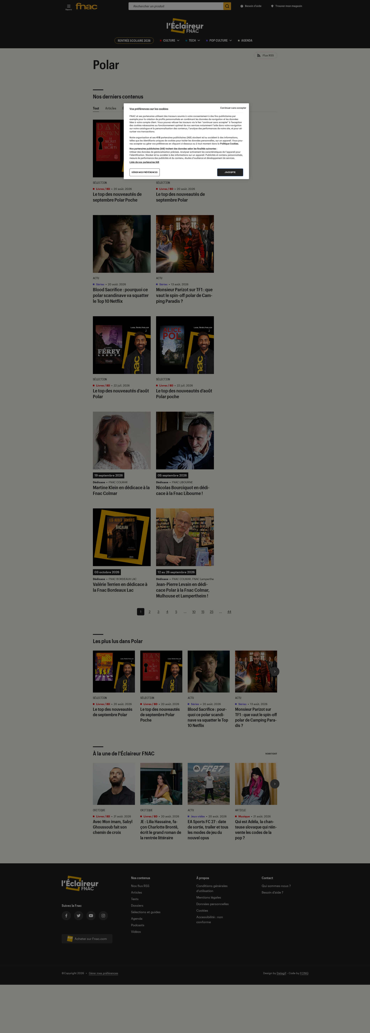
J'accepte (230, 172)
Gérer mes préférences (145, 172)
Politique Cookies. (229, 144)
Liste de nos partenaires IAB (144, 162)
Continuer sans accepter (233, 108)
